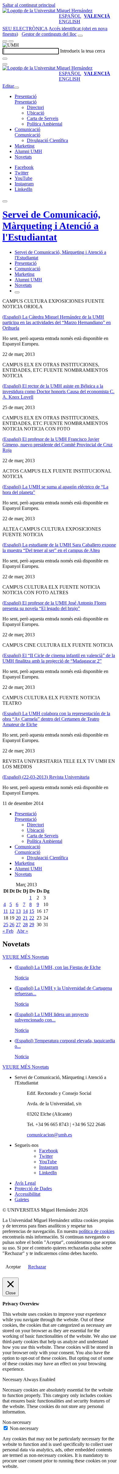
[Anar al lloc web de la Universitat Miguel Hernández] (47, 10)
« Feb (7, 931)
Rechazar (37, 1266)
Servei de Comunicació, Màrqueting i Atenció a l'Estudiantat (51, 226)
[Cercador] (80, 36)
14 (25, 911)
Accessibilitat (27, 1194)
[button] (26, 101)
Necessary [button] (12, 1379)
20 (18, 917)
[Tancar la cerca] (4, 64)
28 (25, 924)
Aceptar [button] (13, 1266)
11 (5, 911)
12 (11, 911)
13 (18, 911)
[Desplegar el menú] (11, 41)
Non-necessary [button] (16, 1422)
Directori (35, 107)
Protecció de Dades (33, 1188)
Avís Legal (25, 1183)
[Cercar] (4, 59)
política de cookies (96, 1231)
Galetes (22, 1199)
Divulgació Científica (47, 140)
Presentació (26, 96)
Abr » (22, 931)
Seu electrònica (25, 28)
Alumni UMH (28, 151)
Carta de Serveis (42, 118)
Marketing (24, 145)
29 (31, 924)
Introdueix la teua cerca (82, 50)
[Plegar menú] (16, 88)
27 (18, 924)
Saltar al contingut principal (28, 5)
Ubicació (35, 112)
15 (31, 911)
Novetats (23, 156)
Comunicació (27, 129)
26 (11, 924)
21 (25, 917)
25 (5, 924)
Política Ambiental (44, 123)
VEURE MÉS (25, 957)
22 (31, 917)
